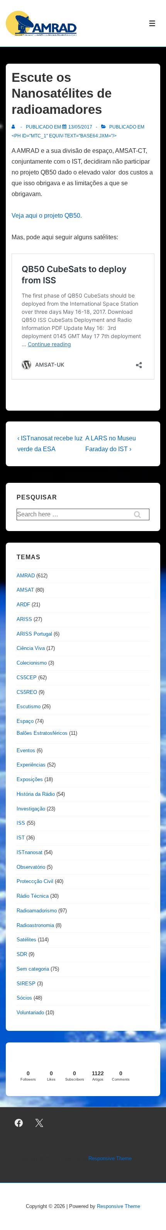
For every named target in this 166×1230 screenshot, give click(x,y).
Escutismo (29, 706)
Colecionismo (32, 663)
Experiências (31, 765)
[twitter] (39, 1123)
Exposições (30, 779)
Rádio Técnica (33, 896)
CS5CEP (27, 677)
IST (21, 838)
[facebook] (19, 1123)
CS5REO (27, 692)
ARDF (23, 604)
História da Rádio (36, 794)
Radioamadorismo (37, 911)
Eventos (26, 750)
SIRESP (26, 983)
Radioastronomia (35, 925)
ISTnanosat (29, 852)
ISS (21, 823)
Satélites (26, 939)
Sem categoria (33, 969)
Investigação (31, 809)
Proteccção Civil (35, 881)
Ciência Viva (31, 648)
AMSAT (25, 590)
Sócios (24, 998)
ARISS (24, 619)
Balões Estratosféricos (42, 733)
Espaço (25, 721)
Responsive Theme (110, 1158)
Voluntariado (30, 1012)
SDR (22, 954)
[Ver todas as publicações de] (15, 127)
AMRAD (26, 576)
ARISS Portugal (34, 634)
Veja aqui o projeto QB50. (47, 215)
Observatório (31, 867)
